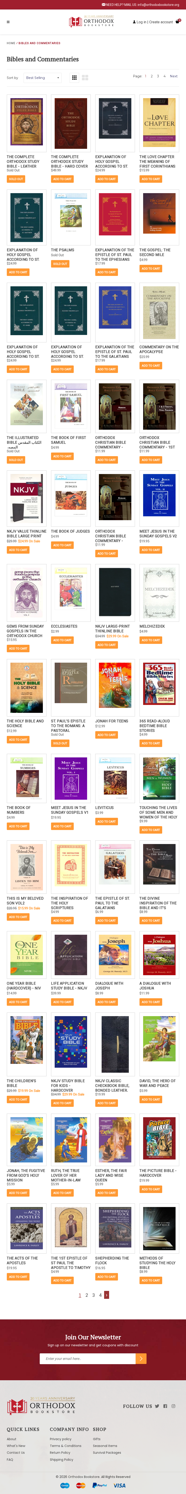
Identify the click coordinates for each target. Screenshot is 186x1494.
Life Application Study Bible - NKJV (69, 985)
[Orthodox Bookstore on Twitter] (157, 1406)
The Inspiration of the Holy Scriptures (69, 902)
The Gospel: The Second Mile (155, 252)
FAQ (10, 1459)
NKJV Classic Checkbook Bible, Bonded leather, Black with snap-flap (112, 1085)
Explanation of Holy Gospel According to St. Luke (67, 351)
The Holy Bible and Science (25, 723)
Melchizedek (152, 626)
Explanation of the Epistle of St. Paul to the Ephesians (114, 254)
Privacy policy (60, 1439)
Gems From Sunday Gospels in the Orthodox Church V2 (25, 630)
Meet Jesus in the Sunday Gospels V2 (158, 533)
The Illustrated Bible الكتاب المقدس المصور (24, 442)
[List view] (85, 78)
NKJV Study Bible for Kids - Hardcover (68, 1085)
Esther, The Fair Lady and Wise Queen (111, 1175)
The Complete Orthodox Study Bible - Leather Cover (23, 161)
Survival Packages (107, 1452)
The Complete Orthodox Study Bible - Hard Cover (69, 161)
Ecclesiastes (64, 626)
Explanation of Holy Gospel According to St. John (111, 161)
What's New (16, 1446)
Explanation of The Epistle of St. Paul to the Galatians (114, 351)
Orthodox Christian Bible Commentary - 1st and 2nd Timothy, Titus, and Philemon (157, 442)
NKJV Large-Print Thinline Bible (112, 628)
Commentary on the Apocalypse (159, 349)
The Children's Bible (21, 1083)
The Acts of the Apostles (22, 1260)
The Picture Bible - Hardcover (158, 1173)
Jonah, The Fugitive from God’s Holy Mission (26, 1175)
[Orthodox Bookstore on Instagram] (173, 1406)
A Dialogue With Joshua (155, 985)
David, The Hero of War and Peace (158, 1083)
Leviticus (104, 808)
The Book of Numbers (19, 810)
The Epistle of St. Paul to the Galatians (112, 902)
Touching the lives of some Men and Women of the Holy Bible (158, 812)
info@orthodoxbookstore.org (158, 5)
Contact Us (16, 1452)
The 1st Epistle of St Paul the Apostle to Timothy (71, 1262)
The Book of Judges (70, 531)
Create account (161, 22)
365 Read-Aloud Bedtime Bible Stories (155, 725)
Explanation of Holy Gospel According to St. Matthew (23, 254)
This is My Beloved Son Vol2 (25, 900)
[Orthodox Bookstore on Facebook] (165, 1406)
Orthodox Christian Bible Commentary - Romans (110, 535)
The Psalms (62, 250)
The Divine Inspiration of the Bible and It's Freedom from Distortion (158, 902)
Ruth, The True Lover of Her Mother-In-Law (66, 1175)
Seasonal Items (105, 1446)
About (11, 1439)
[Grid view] (74, 78)
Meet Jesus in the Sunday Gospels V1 (70, 810)
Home (11, 43)
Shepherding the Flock (112, 1260)
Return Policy (60, 1452)
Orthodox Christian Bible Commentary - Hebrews (110, 442)
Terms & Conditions (65, 1446)
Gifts (96, 1439)
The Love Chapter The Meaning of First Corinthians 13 (158, 161)
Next (174, 76)
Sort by (12, 78)
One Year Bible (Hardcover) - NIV (24, 985)
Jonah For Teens (111, 721)
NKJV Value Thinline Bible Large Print (26, 533)
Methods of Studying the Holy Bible (158, 1262)
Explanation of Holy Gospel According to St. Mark (23, 351)
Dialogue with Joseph (109, 985)
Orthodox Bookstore (84, 1477)
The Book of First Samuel (68, 440)
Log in (141, 22)
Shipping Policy (61, 1459)
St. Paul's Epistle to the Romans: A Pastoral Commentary (68, 725)
